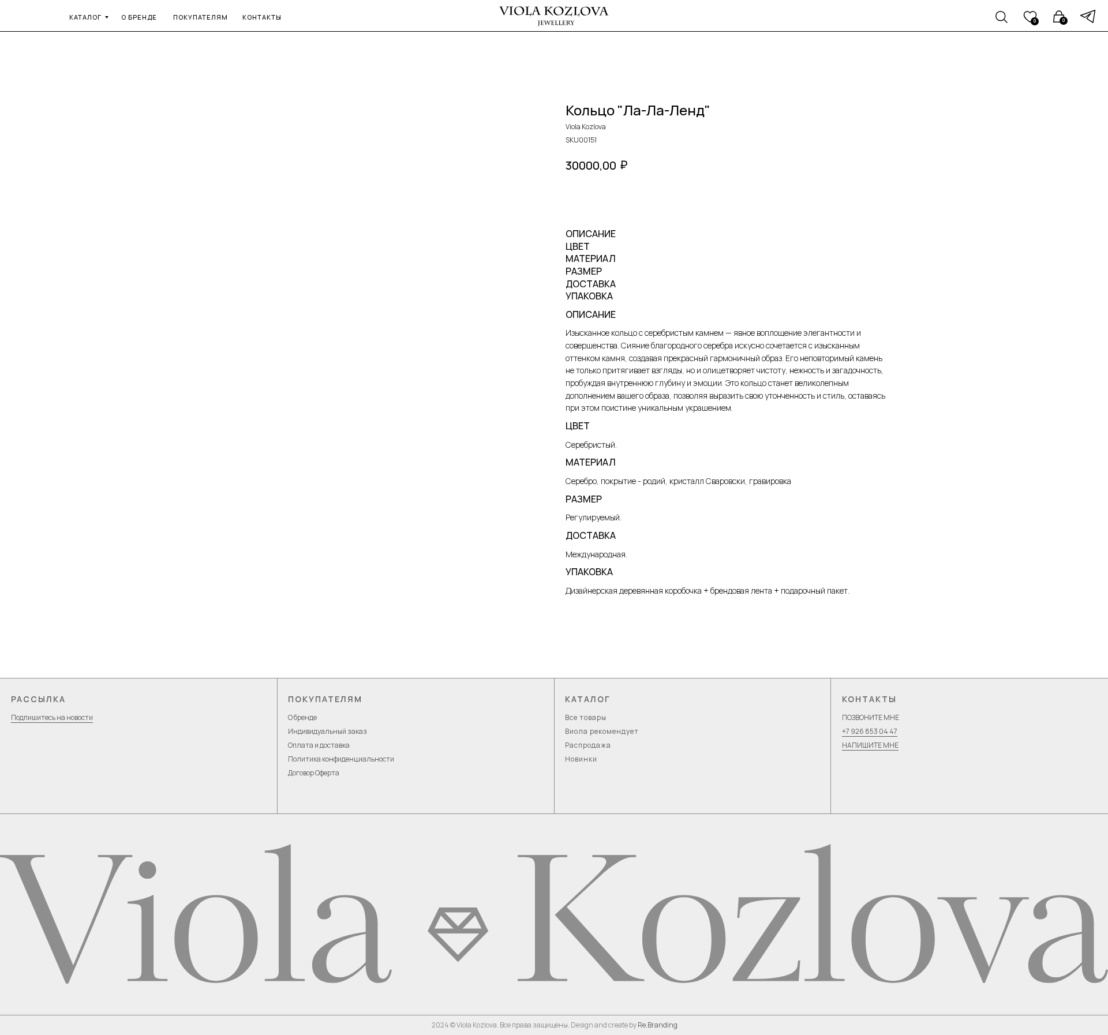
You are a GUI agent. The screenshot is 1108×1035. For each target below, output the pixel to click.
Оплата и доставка (319, 745)
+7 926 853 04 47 (869, 731)
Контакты (869, 698)
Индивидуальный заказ (327, 731)
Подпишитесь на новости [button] (52, 717)
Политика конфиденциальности (341, 759)
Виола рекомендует (602, 731)
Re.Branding (657, 1025)
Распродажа (588, 745)
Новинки (581, 759)
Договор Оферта (313, 773)
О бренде (302, 717)
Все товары (586, 717)
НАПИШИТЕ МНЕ (870, 745)
